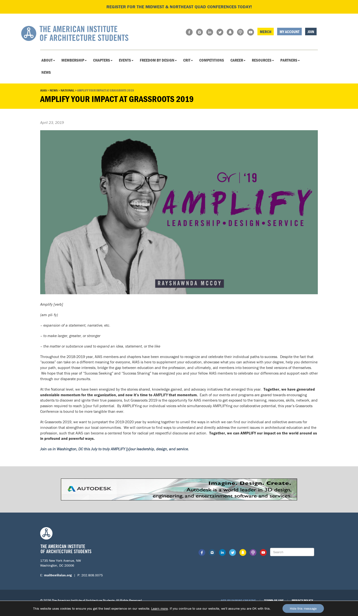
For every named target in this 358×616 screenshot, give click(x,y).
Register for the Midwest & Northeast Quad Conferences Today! (179, 6)
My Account (289, 31)
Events (125, 60)
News (46, 72)
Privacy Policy (302, 600)
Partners (288, 60)
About (47, 60)
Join (311, 31)
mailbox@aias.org (58, 575)
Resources (262, 60)
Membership (72, 60)
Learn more (159, 608)
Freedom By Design (157, 60)
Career (236, 60)
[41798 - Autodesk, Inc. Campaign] (179, 489)
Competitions (211, 60)
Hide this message (303, 608)
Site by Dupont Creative (238, 600)
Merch (265, 31)
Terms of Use (274, 600)
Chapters (101, 60)
